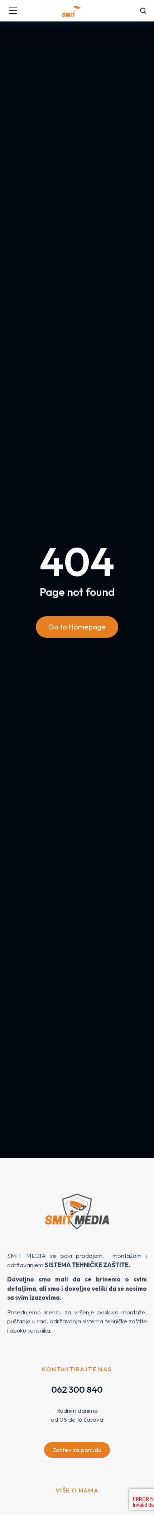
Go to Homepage (77, 626)
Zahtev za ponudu (77, 1449)
